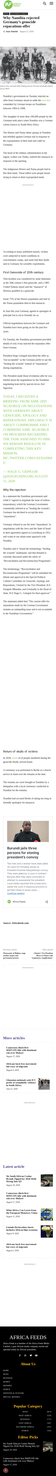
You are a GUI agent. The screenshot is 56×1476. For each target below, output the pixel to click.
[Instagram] (25, 1356)
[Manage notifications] (5, 1470)
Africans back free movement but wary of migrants (21, 1065)
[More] (43, 39)
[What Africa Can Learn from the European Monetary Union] (47, 1214)
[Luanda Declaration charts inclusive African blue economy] (47, 1231)
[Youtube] (36, 1356)
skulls (15, 758)
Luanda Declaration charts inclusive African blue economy (22, 1228)
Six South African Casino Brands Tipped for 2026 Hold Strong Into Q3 (21, 1179)
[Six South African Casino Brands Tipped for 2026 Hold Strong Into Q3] (47, 1180)
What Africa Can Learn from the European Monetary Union (21, 1211)
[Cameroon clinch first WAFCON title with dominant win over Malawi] (44, 1051)
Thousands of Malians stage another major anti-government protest (14, 955)
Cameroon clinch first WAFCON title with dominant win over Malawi (21, 1050)
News (6, 14)
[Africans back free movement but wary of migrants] (44, 1067)
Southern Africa (19, 14)
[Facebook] (20, 1356)
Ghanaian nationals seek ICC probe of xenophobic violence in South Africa (21, 1083)
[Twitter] (31, 1356)
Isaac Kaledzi (12, 31)
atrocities (46, 100)
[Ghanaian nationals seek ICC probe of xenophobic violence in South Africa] (44, 1084)
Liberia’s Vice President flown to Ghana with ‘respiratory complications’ (42, 955)
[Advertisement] (28, 216)
